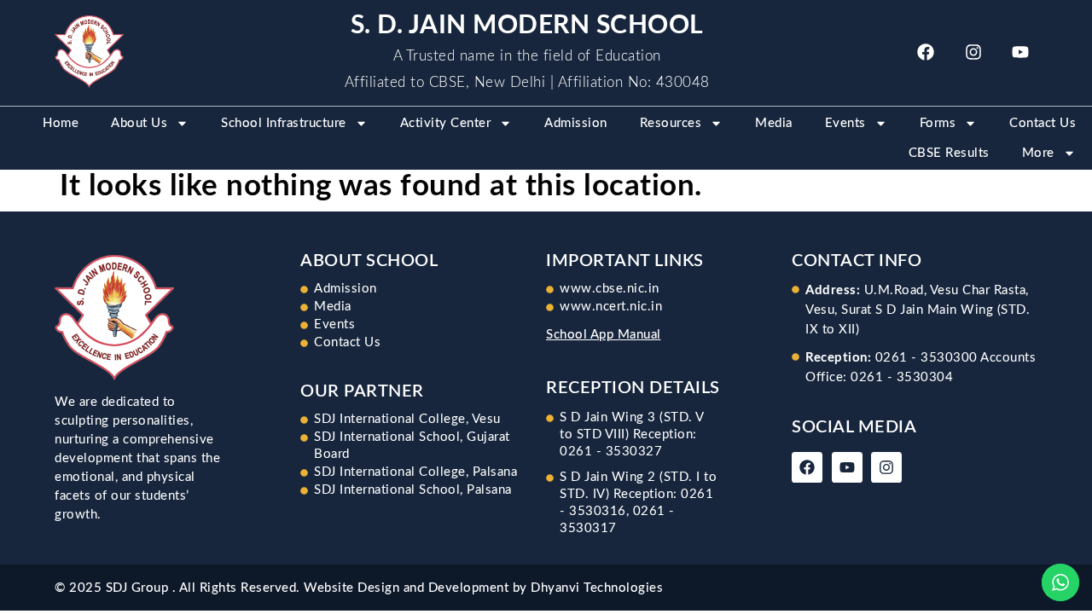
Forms (938, 123)
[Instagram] (973, 52)
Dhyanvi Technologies (597, 588)
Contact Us (1042, 123)
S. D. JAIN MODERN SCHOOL (527, 25)
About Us (139, 123)
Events (845, 123)
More (1038, 153)
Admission (575, 123)
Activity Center (445, 123)
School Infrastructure (283, 123)
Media (774, 123)
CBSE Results (949, 153)
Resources (671, 123)
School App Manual (603, 334)
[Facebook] (926, 52)
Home (60, 123)
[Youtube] (1020, 52)
